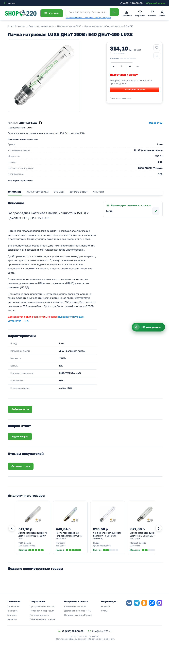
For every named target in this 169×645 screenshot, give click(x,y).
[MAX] (159, 603)
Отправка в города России (78, 615)
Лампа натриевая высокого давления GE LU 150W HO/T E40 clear (144, 535)
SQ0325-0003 (29, 546)
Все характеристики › (20, 180)
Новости (105, 606)
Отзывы (59, 192)
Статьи (104, 610)
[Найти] (114, 12)
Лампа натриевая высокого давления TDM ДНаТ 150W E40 (32, 535)
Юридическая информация (101, 639)
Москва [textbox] (11, 3)
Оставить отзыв (20, 466)
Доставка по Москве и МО (77, 610)
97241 (137, 546)
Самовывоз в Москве (75, 606)
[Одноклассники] (144, 603)
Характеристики (38, 192)
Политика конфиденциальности (71, 639)
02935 (63, 546)
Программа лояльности (42, 606)
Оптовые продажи (39, 615)
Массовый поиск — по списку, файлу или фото (88, 17)
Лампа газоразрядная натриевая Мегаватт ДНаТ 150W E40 (69, 535)
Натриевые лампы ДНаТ (69, 26)
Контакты (12, 615)
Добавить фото (20, 409)
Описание (14, 192)
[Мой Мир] (152, 603)
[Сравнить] (156, 55)
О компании (13, 606)
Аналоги (98, 192)
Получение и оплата (76, 601)
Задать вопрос (19, 436)
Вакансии (12, 619)
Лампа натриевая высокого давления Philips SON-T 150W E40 (107, 535)
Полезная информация (42, 610)
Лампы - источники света (41, 26)
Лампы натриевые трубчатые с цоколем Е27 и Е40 (108, 26)
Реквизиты (12, 610)
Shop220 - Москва (16, 26)
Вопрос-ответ (78, 192)
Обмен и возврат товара (42, 619)
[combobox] (17, 3)
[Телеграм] (137, 603)
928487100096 (104, 546)
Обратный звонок (155, 3)
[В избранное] (156, 47)
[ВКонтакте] (129, 603)
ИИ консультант (151, 327)
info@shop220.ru (101, 631)
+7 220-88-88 (131, 3)
